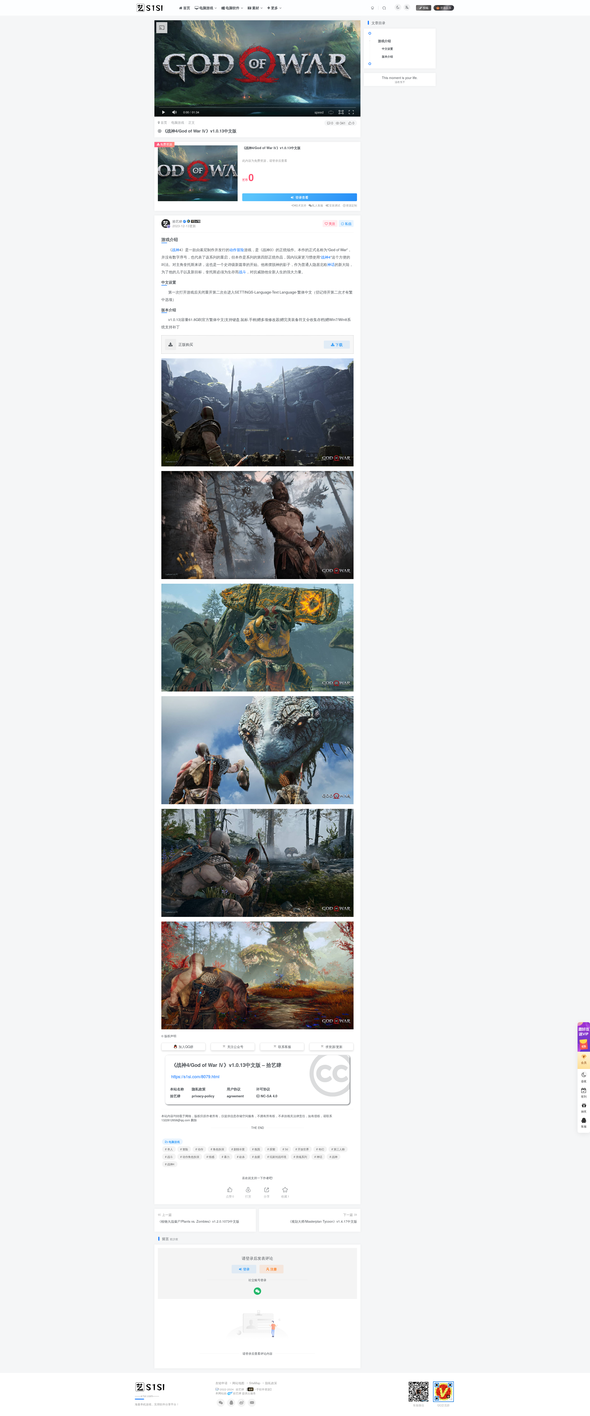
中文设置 (387, 49)
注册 (273, 1269)
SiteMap (254, 1383)
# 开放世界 (302, 1149)
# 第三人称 (338, 1149)
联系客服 (284, 1046)
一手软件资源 (262, 1389)
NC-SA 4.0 (269, 1095)
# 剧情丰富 (238, 1149)
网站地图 (238, 1383)
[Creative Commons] (258, 1095)
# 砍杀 (241, 1157)
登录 (246, 1269)
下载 (339, 344)
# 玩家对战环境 (276, 1157)
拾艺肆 (177, 221)
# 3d (285, 1149)
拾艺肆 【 (242, 1389)
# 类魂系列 (300, 1157)
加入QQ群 (186, 1046)
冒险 (240, 249)
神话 (331, 264)
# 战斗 (169, 1157)
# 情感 (210, 1157)
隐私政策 (271, 1383)
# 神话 (318, 1157)
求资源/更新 (333, 1046)
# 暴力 (226, 1157)
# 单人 (169, 1149)
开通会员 (445, 8)
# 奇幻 (320, 1149)
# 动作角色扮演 (189, 1157)
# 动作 (199, 1149)
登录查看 (301, 197)
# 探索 (271, 1149)
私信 (348, 223)
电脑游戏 (177, 122)
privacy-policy (203, 1095)
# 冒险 (184, 1149)
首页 (163, 122)
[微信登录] (257, 1291)
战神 (175, 249)
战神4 (325, 257)
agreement (235, 1095)
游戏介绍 (384, 40)
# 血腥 (256, 1157)
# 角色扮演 (217, 1149)
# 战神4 (169, 1164)
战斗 (242, 271)
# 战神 (333, 1157)
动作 (233, 249)
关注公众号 (235, 1046)
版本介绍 (387, 56)
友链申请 (221, 1383)
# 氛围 (256, 1149)
